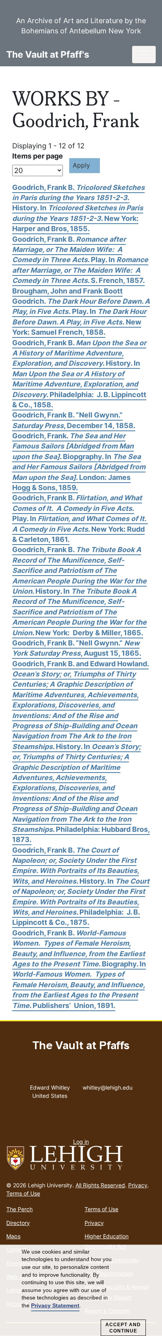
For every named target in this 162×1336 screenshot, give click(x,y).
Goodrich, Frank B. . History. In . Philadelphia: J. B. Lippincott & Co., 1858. (79, 374)
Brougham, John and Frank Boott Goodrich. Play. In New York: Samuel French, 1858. (81, 311)
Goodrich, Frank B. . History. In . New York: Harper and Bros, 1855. (78, 208)
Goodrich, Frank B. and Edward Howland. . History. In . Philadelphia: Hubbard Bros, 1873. (81, 752)
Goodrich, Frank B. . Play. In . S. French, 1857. (80, 260)
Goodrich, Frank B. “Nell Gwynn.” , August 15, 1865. (76, 648)
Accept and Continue (123, 1328)
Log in (81, 1141)
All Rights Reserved (100, 1185)
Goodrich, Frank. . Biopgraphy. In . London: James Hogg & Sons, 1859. (78, 461)
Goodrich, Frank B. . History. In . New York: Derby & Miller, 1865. (79, 591)
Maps (13, 1236)
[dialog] (81, 1290)
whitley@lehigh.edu (108, 1085)
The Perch (19, 1209)
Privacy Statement (55, 1305)
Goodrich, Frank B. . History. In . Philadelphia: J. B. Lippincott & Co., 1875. (80, 886)
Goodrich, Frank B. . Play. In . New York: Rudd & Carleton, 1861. (80, 518)
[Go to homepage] (81, 1158)
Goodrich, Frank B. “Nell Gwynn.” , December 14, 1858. (73, 420)
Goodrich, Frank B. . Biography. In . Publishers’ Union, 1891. (79, 969)
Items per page (37, 156)
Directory (18, 1223)
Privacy (137, 1185)
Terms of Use (23, 1193)
